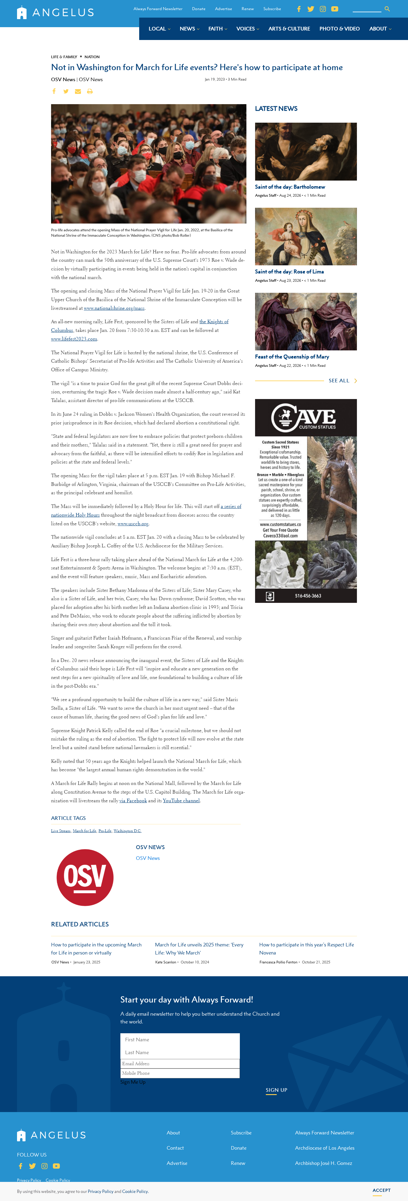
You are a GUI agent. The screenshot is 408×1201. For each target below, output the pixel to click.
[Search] (387, 9)
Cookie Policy (58, 1180)
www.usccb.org (133, 524)
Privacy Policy (100, 1191)
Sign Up (277, 1090)
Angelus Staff (265, 195)
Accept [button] (382, 1190)
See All (339, 381)
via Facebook (133, 800)
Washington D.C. (128, 830)
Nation (92, 56)
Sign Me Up (132, 1082)
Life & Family (64, 56)
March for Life (84, 830)
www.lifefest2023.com (74, 339)
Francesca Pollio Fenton (278, 962)
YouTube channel (181, 800)
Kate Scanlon (165, 962)
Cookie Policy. (135, 1191)
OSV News (63, 79)
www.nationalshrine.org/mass (114, 308)
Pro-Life (105, 830)
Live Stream (60, 830)
